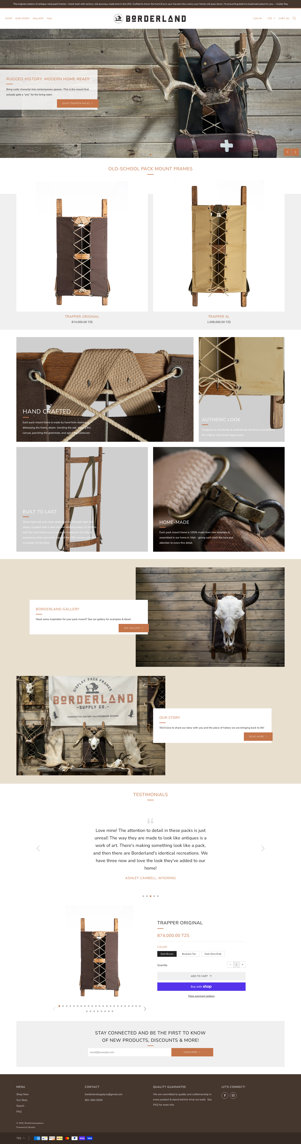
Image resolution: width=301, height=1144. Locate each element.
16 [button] (114, 1006)
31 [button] (112, 1011)
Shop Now (22, 1094)
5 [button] (158, 154)
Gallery (38, 18)
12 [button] (99, 1006)
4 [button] (154, 154)
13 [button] (103, 1006)
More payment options (201, 996)
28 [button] (101, 1011)
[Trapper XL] (219, 246)
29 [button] (105, 1011)
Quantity (162, 965)
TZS (269, 18)
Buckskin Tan (189, 954)
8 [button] (85, 1006)
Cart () (284, 18)
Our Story (22, 18)
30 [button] (109, 1011)
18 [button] (121, 1006)
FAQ (49, 18)
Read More (256, 736)
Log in (257, 18)
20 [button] (129, 1006)
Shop (8, 18)
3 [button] (150, 154)
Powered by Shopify (25, 1127)
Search (20, 1106)
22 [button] (136, 1006)
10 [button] (92, 1006)
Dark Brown (167, 954)
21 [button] (132, 1006)
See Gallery (132, 628)
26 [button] (94, 1011)
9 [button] (88, 1006)
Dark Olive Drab (213, 954)
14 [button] (107, 1006)
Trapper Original (180, 923)
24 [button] (87, 1011)
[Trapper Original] (82, 246)
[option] (150, 93)
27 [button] (98, 1011)
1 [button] (143, 154)
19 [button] (125, 1006)
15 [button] (110, 1006)
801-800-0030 (94, 1100)
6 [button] (77, 1006)
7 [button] (81, 1006)
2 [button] (147, 154)
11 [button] (96, 1006)
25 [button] (90, 1011)
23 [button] (140, 1006)
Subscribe (191, 1052)
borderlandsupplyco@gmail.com (103, 1094)
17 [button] (118, 1006)
